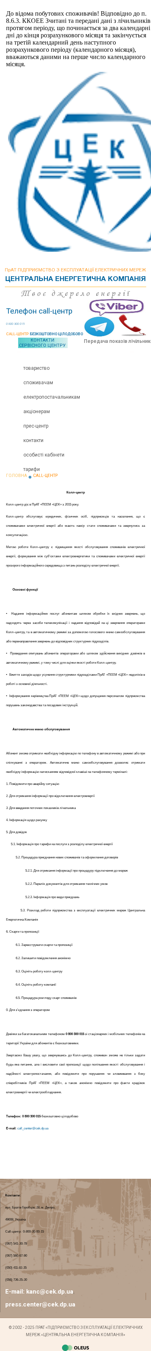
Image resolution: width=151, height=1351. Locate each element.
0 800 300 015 (15, 324)
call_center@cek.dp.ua (32, 1128)
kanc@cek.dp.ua (49, 1291)
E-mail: (15, 1291)
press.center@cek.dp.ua (40, 1304)
